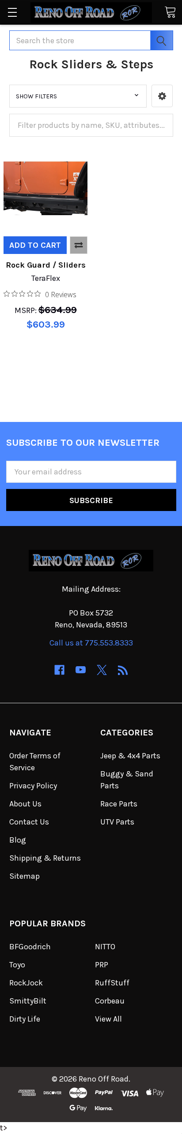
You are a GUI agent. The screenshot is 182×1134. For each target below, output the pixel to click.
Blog (17, 840)
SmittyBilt (27, 1001)
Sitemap (24, 876)
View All (108, 1019)
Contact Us (29, 822)
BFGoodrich (30, 946)
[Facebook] (59, 670)
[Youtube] (81, 670)
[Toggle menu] (12, 12)
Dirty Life (24, 1019)
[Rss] (123, 670)
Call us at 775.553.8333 (91, 643)
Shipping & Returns (45, 858)
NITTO (105, 946)
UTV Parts (117, 822)
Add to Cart (35, 245)
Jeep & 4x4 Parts (130, 756)
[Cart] (170, 12)
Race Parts (118, 804)
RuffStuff (112, 983)
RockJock (26, 983)
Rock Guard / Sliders (46, 265)
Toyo (17, 965)
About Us (25, 804)
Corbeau (110, 1001)
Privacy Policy (33, 786)
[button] (162, 96)
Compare (78, 245)
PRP (101, 965)
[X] (102, 670)
